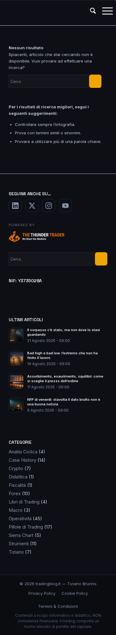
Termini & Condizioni (58, 606)
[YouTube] (65, 205)
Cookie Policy (75, 593)
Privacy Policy (41, 593)
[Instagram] (48, 205)
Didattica (18, 477)
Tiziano (16, 552)
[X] (31, 205)
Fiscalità (17, 485)
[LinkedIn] (15, 205)
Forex (15, 493)
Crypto (16, 468)
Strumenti (19, 543)
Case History (22, 460)
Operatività (20, 518)
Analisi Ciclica (23, 452)
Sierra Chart (21, 535)
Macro (16, 510)
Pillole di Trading (26, 527)
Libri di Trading (24, 502)
